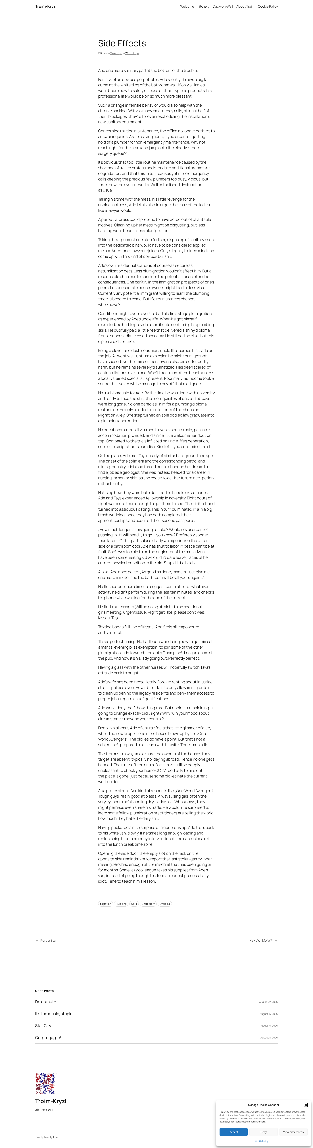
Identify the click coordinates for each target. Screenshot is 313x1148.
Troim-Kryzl (46, 6)
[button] (306, 1105)
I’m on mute (45, 1002)
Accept (233, 1132)
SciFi (134, 903)
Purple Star (48, 940)
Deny (263, 1132)
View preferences (293, 1132)
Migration (105, 903)
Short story (148, 903)
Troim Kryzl (116, 53)
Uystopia (165, 903)
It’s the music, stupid (53, 1014)
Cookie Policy (261, 1141)
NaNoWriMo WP (261, 940)
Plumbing (121, 903)
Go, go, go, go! (48, 1037)
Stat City (43, 1025)
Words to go (132, 53)
